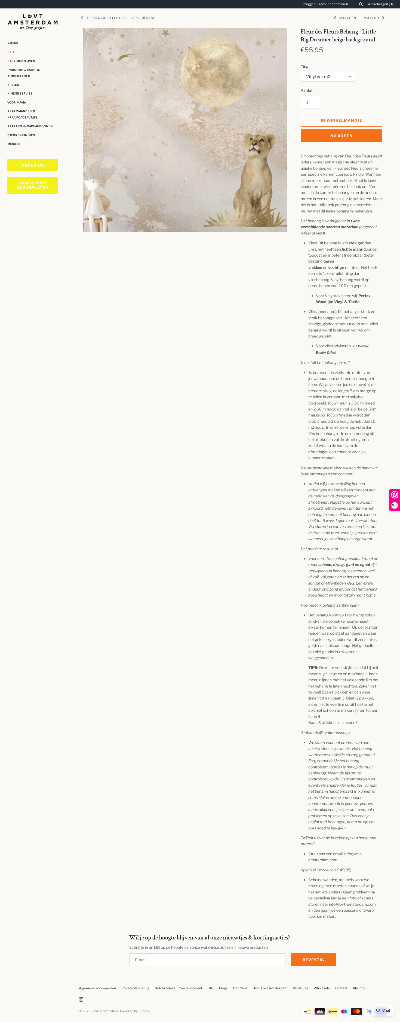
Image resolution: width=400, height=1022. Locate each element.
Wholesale (322, 988)
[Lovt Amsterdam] (32, 21)
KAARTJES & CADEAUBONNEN (30, 126)
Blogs (223, 988)
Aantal (306, 90)
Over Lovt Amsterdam (270, 988)
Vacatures (300, 988)
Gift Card (240, 988)
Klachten (360, 988)
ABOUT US (32, 165)
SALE (11, 52)
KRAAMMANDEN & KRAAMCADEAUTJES (22, 114)
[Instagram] (81, 999)
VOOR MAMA (16, 102)
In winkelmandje (341, 120)
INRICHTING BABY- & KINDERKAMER (23, 73)
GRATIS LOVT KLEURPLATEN (33, 185)
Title (304, 67)
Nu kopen (341, 135)
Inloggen (309, 4)
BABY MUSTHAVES (21, 61)
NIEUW (12, 43)
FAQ (210, 988)
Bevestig (313, 959)
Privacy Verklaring (135, 988)
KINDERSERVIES (20, 94)
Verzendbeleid (191, 988)
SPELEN (13, 85)
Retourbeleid (165, 988)
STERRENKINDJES (21, 135)
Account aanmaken (333, 4)
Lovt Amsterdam (105, 1011)
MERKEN (14, 144)
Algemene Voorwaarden (98, 988)
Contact (341, 988)
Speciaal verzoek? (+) (326, 870)
